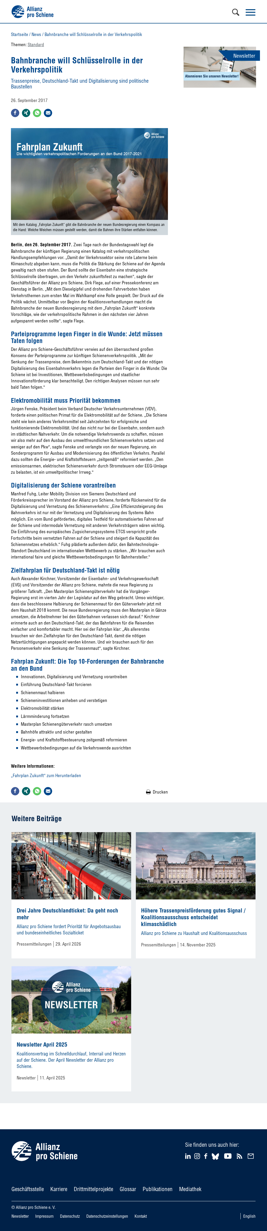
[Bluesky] (215, 1160)
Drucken (160, 792)
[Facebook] (206, 1156)
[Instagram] (197, 1157)
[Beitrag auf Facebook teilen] (15, 113)
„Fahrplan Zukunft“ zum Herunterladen (46, 775)
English (249, 1216)
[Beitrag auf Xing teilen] (26, 113)
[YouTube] (228, 1156)
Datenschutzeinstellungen (107, 1216)
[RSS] (240, 1156)
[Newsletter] (251, 1156)
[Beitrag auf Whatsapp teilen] (37, 113)
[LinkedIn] (188, 1156)
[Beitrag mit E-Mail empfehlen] (48, 113)
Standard (36, 44)
